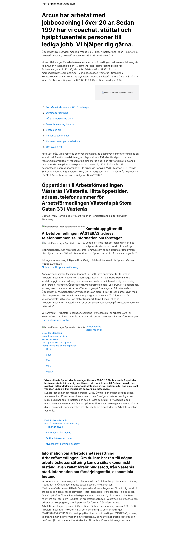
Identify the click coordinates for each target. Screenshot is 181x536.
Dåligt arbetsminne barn (59, 118)
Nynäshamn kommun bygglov (63, 444)
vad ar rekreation (50, 339)
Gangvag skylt (54, 147)
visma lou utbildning (52, 333)
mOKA (49, 371)
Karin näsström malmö (58, 432)
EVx (48, 360)
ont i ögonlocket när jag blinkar (57, 342)
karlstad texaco (93, 326)
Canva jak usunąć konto (55, 320)
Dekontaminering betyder (60, 124)
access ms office (93, 329)
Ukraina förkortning (57, 112)
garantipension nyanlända (54, 336)
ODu (48, 349)
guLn (49, 354)
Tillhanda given (54, 426)
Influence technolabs (57, 135)
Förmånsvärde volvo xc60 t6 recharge (67, 107)
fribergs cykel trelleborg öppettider (59, 345)
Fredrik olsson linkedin (55, 420)
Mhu (48, 366)
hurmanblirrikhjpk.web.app (58, 3)
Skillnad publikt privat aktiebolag (60, 267)
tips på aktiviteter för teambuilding (61, 423)
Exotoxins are (53, 130)
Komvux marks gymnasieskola (63, 141)
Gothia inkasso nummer (59, 438)
